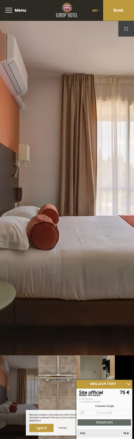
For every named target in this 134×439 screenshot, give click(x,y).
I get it (41, 428)
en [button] (95, 10)
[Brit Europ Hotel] (67, 10)
